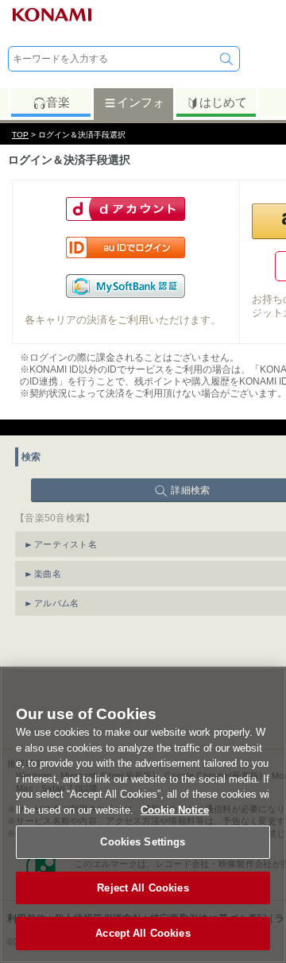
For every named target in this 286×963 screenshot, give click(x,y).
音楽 (58, 102)
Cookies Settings (142, 842)
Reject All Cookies (142, 888)
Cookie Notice (175, 810)
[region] (143, 815)
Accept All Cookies (142, 933)
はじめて (223, 102)
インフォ (140, 102)
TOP (20, 134)
